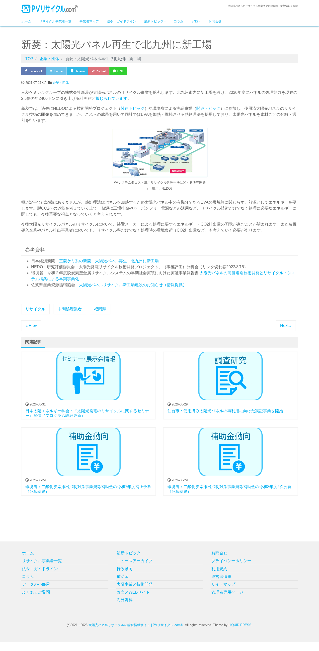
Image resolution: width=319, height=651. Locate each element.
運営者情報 (221, 576)
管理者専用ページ (227, 592)
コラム (178, 21)
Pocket (100, 71)
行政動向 (125, 569)
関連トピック (133, 108)
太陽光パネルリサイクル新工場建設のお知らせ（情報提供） (133, 285)
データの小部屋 (36, 584)
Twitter (58, 71)
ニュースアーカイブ (135, 561)
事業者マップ (89, 21)
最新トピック (153, 21)
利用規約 (219, 569)
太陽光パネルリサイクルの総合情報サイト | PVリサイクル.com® (135, 625)
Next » (286, 325)
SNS (194, 21)
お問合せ (215, 21)
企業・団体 (61, 83)
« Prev (31, 325)
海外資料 (125, 600)
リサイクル (35, 309)
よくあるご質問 (36, 592)
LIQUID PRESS (240, 625)
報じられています (111, 98)
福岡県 (100, 309)
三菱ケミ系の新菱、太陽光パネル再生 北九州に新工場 (109, 261)
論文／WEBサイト (133, 592)
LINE (120, 71)
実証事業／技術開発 (135, 584)
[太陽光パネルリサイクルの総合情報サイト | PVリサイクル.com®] (49, 8)
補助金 (123, 576)
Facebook (35, 71)
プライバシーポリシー (231, 561)
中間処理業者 (70, 309)
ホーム (26, 21)
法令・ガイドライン (121, 21)
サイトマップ (223, 584)
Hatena (79, 71)
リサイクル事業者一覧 (55, 21)
